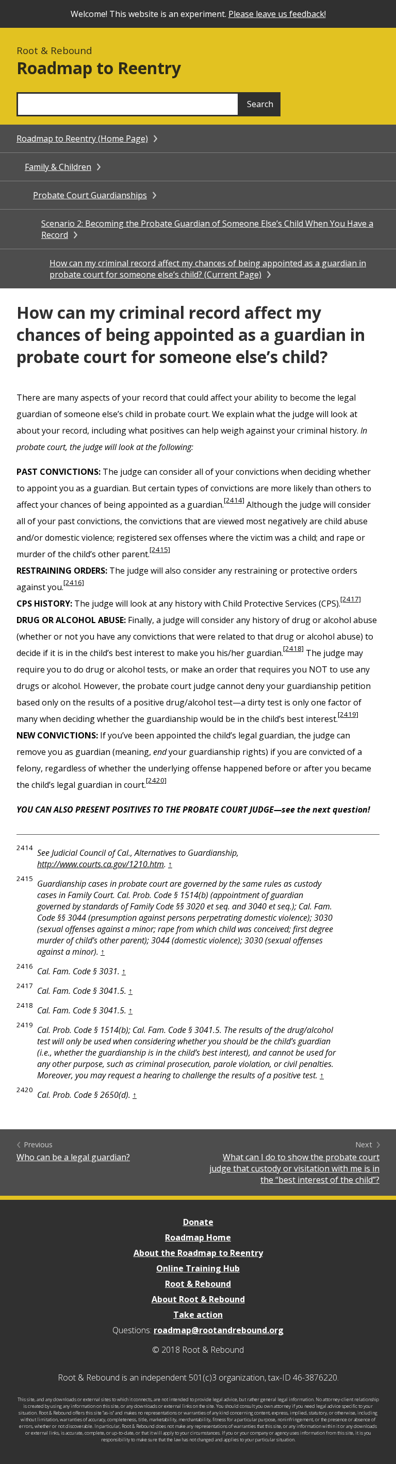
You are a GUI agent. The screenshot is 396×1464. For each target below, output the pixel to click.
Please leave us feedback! (277, 14)
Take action (198, 1314)
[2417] (350, 599)
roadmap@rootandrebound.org (219, 1330)
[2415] (160, 549)
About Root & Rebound (198, 1299)
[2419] (348, 714)
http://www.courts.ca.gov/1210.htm (100, 864)
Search (260, 104)
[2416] (73, 582)
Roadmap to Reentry (98, 68)
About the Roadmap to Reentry (198, 1253)
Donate (198, 1222)
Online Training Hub (198, 1268)
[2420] (156, 780)
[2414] (234, 500)
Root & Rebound (198, 1283)
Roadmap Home (198, 1237)
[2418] (293, 648)
